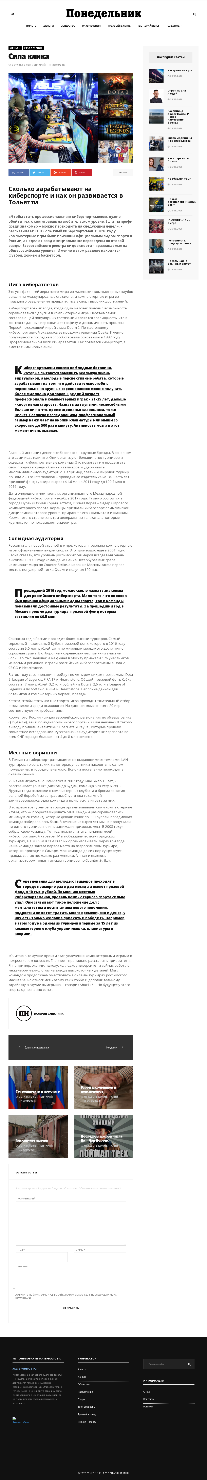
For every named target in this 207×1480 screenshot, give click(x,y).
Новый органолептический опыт (182, 202)
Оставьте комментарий (29, 65)
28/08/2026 (176, 76)
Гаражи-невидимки (32, 1140)
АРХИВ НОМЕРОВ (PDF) (25, 1368)
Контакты (148, 1399)
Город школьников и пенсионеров (98, 1089)
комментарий (26, 1198)
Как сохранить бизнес (178, 159)
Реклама (148, 1406)
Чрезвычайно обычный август (179, 262)
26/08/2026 (176, 128)
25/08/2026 (176, 146)
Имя (21, 1249)
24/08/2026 (176, 269)
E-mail (80, 1249)
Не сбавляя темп (179, 178)
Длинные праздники (37, 1047)
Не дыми (111, 1047)
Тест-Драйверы (148, 25)
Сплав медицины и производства (180, 139)
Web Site (22, 1266)
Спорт (81, 1399)
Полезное (173, 25)
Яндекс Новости (87, 1422)
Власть (31, 25)
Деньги (48, 25)
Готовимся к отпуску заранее (179, 242)
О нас (146, 1391)
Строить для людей (177, 92)
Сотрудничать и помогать (38, 1091)
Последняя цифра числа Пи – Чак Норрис (102, 1138)
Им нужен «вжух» (180, 70)
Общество (68, 25)
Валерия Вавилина (48, 1014)
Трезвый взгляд (119, 25)
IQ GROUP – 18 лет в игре (180, 221)
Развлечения (91, 25)
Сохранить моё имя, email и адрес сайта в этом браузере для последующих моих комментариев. (65, 1296)
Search (189, 1364)
